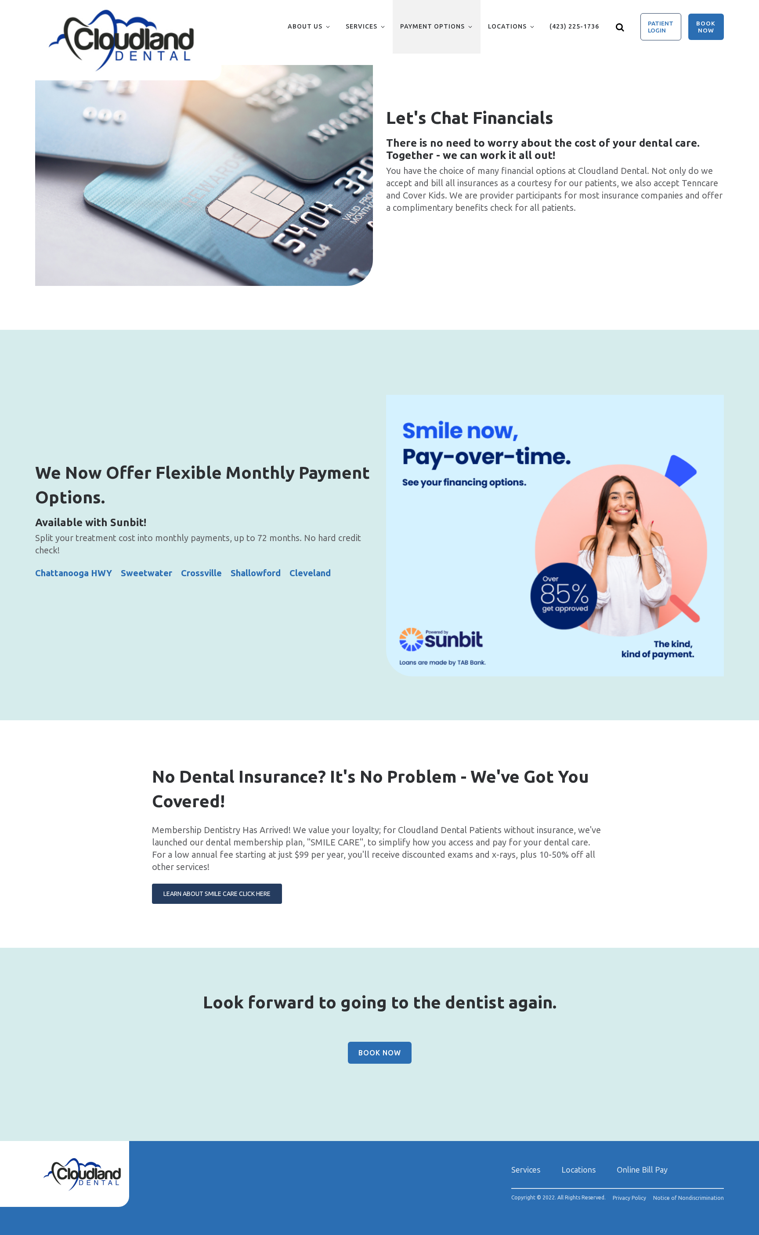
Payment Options (432, 26)
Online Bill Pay (642, 1169)
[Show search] (620, 27)
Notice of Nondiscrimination (688, 1198)
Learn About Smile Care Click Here (217, 893)
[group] (204, 175)
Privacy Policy (629, 1198)
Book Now (706, 27)
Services (361, 26)
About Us (305, 26)
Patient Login (660, 27)
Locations (507, 26)
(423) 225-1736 (574, 26)
